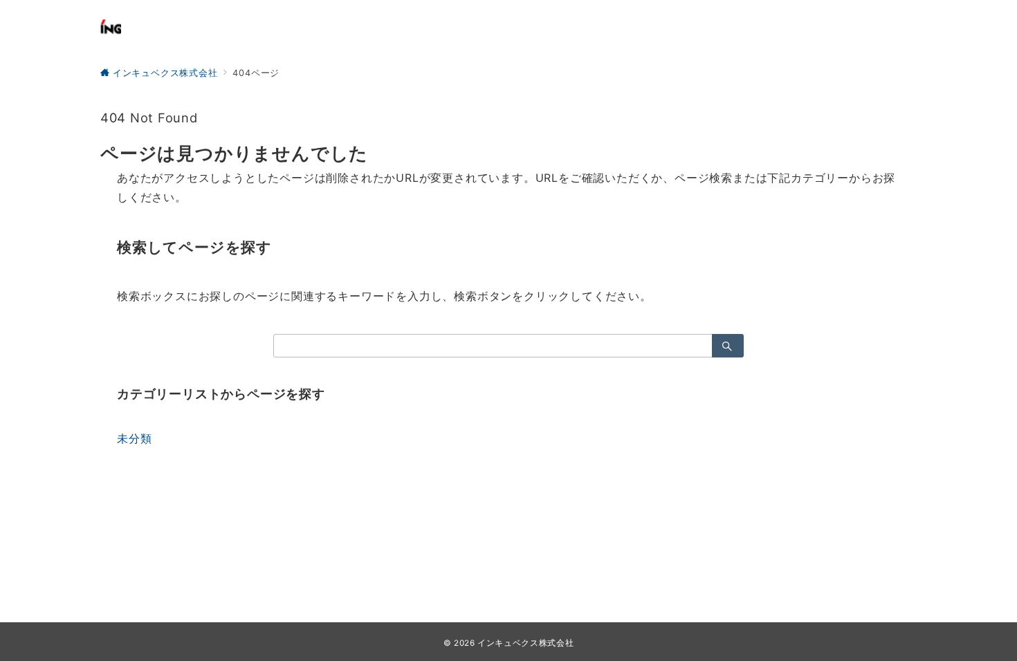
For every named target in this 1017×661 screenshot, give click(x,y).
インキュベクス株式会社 (525, 643)
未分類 (134, 438)
